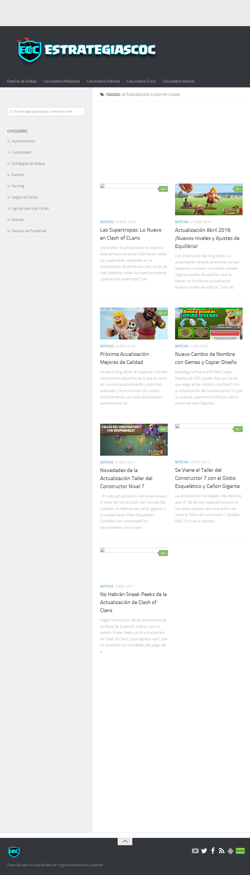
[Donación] (239, 851)
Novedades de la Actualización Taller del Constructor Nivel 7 (126, 478)
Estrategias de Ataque (28, 163)
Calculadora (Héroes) (103, 81)
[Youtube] (195, 851)
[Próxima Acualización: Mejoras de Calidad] (134, 324)
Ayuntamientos (23, 141)
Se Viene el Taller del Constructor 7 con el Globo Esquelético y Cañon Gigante (207, 478)
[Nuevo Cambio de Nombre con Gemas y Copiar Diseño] (209, 324)
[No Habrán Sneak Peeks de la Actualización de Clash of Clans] (134, 564)
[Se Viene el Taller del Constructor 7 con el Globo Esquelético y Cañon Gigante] (209, 440)
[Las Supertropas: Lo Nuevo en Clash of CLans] (134, 200)
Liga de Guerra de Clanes (30, 208)
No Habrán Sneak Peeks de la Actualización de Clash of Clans (133, 602)
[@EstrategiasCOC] (204, 851)
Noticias (107, 222)
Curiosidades (21, 152)
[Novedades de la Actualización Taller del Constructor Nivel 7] (134, 440)
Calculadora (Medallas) (61, 81)
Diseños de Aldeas (22, 81)
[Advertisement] (125, 12)
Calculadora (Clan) (141, 81)
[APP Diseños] (230, 851)
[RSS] (221, 851)
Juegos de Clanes (25, 197)
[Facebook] (212, 851)
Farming (18, 186)
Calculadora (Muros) (178, 81)
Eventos (18, 175)
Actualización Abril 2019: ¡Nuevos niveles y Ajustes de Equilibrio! (207, 238)
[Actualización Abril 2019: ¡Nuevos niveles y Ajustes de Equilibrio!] (209, 200)
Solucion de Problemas (29, 231)
